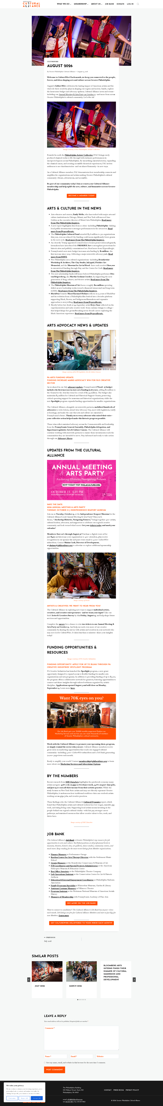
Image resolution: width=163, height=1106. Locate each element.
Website (100, 1056)
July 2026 (49, 939)
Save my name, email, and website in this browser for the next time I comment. (75, 1062)
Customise (12, 1098)
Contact (107, 1090)
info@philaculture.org (74, 1099)
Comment (50, 1028)
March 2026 (75, 986)
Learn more (64, 915)
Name (48, 1056)
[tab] (77, 999)
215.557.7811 (69, 1102)
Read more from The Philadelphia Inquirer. (85, 240)
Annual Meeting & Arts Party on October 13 (77, 94)
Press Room (118, 1090)
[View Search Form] (138, 4)
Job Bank (110, 5)
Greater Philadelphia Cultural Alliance (62, 72)
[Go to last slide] (28, 979)
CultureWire (52, 61)
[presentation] (47, 971)
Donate (120, 4)
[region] (24, 1092)
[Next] (134, 979)
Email (74, 1056)
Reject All (24, 1098)
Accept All (36, 1098)
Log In (131, 5)
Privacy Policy (132, 1090)
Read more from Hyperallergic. (88, 302)
